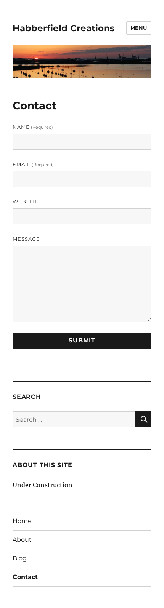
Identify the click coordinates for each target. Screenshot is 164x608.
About (22, 539)
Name (33, 127)
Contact (25, 577)
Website (26, 201)
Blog (20, 558)
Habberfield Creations (63, 28)
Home (22, 521)
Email (33, 164)
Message (26, 239)
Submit (82, 340)
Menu (138, 28)
